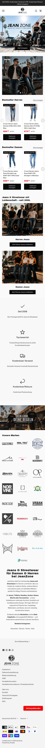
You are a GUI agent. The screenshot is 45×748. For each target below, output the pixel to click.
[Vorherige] (2, 120)
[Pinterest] (9, 650)
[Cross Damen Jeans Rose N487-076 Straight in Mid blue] (33, 160)
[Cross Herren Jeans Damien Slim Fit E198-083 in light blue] (33, 113)
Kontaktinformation (9, 681)
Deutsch (23, 718)
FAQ (3, 701)
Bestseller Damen (12, 147)
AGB (4, 678)
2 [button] (22, 93)
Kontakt (5, 692)
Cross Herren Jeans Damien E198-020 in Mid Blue (12, 126)
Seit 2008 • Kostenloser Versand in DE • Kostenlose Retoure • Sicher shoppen (22, 3)
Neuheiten (14, 628)
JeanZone (19, 741)
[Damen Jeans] (22, 267)
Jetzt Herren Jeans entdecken (22, 244)
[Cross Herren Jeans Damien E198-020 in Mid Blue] (12, 113)
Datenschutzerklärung (10, 672)
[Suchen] (36, 11)
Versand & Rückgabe (9, 695)
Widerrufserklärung (9, 675)
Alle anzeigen (38, 100)
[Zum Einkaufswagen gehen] (40, 11)
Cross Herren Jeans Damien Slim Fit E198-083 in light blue (32, 126)
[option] (22, 75)
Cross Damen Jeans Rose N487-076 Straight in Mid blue (31, 173)
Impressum (6, 669)
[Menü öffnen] (3, 11)
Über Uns (5, 689)
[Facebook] (3, 650)
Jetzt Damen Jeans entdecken (22, 292)
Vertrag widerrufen (33, 708)
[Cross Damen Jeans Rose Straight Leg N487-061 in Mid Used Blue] (12, 160)
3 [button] (25, 93)
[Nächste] (42, 120)
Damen (21, 628)
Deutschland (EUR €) (9, 718)
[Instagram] (6, 650)
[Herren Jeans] (22, 219)
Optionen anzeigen (12, 137)
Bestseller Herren (12, 100)
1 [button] (20, 93)
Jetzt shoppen (22, 48)
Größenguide (7, 698)
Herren (27, 628)
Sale (32, 628)
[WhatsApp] (13, 650)
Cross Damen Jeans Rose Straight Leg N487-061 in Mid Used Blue (11, 174)
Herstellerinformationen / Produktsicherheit (18, 684)
